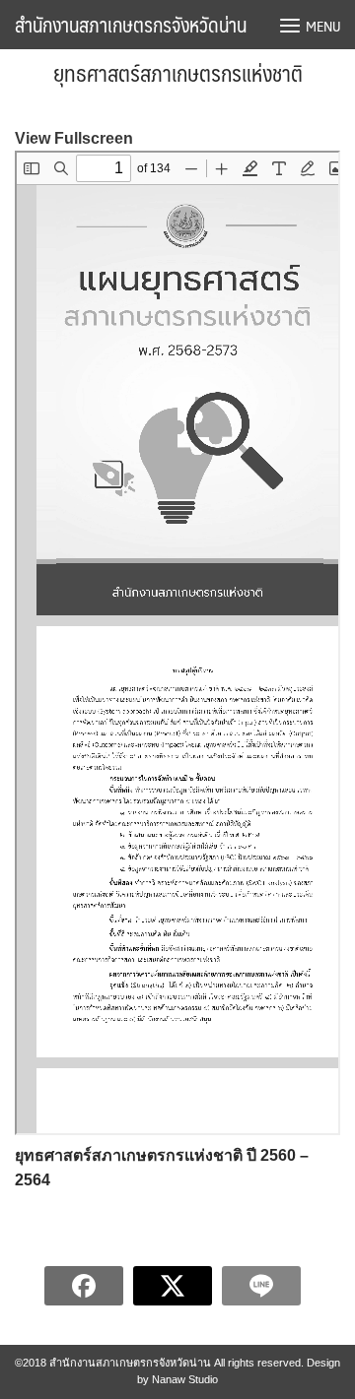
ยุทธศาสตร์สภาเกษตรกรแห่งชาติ (178, 72)
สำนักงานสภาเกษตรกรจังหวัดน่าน (131, 24)
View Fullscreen (74, 138)
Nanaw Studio (185, 1379)
